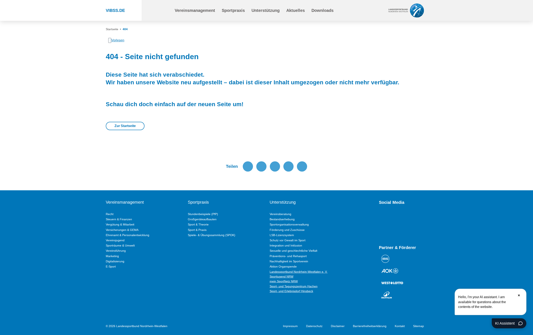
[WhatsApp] (411, 217)
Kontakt (400, 326)
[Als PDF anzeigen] (302, 166)
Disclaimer (338, 326)
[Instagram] (388, 217)
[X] (403, 217)
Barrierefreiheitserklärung (369, 326)
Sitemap (418, 326)
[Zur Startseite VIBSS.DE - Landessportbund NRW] (406, 10)
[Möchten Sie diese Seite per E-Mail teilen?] (288, 166)
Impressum (290, 326)
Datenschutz (314, 326)
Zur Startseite (125, 126)
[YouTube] (381, 217)
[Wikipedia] (418, 217)
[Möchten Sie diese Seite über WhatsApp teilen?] (275, 166)
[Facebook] (396, 217)
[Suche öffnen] (162, 10)
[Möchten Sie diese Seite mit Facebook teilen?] (248, 166)
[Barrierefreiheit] (355, 10)
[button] (195, 10)
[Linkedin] (381, 230)
